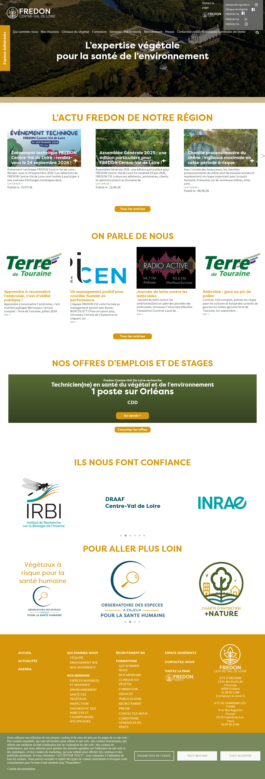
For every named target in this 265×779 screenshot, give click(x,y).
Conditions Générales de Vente (224, 32)
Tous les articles (132, 209)
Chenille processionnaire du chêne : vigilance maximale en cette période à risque (219, 157)
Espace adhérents (180, 653)
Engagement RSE (84, 662)
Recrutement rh (130, 653)
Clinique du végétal (75, 32)
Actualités (27, 661)
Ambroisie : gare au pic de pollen (227, 293)
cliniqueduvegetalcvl (237, 4)
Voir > (7, 314)
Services (115, 32)
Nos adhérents (83, 667)
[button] (121, 536)
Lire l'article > (15, 183)
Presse (169, 32)
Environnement (83, 690)
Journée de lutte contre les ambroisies (162, 293)
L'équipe (76, 658)
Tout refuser (197, 755)
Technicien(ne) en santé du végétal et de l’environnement (132, 385)
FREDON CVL (232, 14)
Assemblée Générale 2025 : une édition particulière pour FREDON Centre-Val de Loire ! (133, 157)
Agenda (24, 669)
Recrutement (153, 32)
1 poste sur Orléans (132, 391)
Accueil (25, 653)
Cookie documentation (21, 768)
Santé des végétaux (78, 696)
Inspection (79, 704)
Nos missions (50, 32)
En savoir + (132, 416)
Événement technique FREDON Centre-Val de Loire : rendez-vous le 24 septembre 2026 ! (44, 157)
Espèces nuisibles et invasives (84, 683)
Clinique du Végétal (236, 9)
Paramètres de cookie (154, 755)
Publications (132, 32)
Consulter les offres (132, 430)
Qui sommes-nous (25, 32)
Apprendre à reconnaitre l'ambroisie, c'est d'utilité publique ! (27, 296)
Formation (99, 32)
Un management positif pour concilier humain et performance (97, 296)
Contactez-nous (188, 32)
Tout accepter (240, 755)
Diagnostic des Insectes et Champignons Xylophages (83, 714)
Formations (126, 661)
